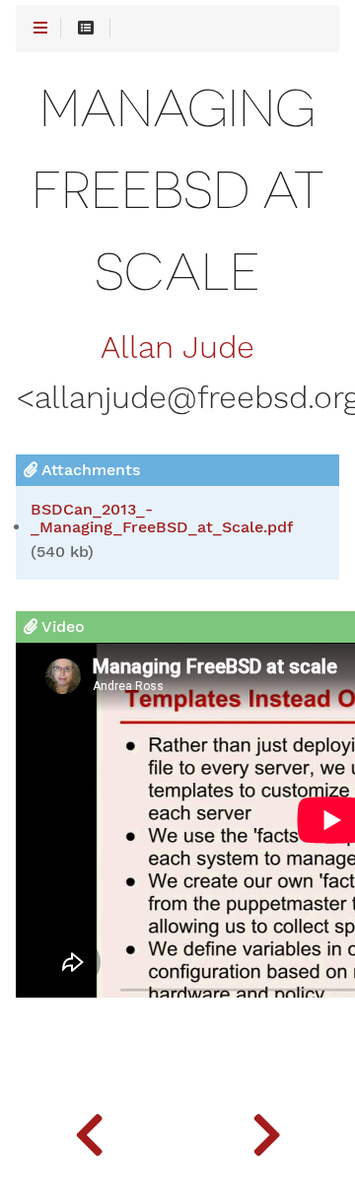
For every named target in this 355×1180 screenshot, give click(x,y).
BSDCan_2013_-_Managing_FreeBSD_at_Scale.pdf (162, 518)
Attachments (88, 469)
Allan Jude (177, 348)
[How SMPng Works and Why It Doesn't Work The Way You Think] (266, 1130)
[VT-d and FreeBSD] (89, 1130)
